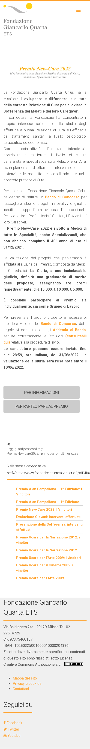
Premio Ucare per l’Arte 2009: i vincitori (48, 558)
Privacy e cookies (27, 683)
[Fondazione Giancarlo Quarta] (45, 19)
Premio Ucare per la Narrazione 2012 (46, 550)
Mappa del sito (25, 678)
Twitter (13, 729)
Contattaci (21, 689)
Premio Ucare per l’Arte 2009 (40, 578)
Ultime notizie (69, 453)
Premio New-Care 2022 (22, 453)
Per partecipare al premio (41, 406)
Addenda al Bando (69, 330)
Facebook (14, 723)
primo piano (49, 453)
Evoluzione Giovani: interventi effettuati (48, 517)
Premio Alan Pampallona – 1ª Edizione (47, 502)
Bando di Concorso (62, 197)
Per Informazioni (41, 392)
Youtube (14, 735)
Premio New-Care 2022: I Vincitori (44, 509)
